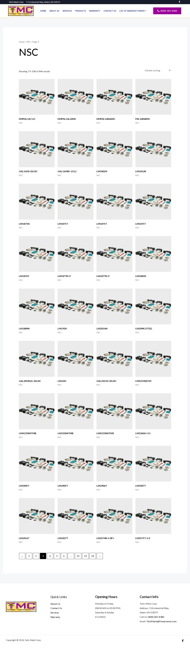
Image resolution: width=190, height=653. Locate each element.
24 (92, 555)
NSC (28, 41)
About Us (54, 11)
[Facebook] (182, 640)
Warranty (94, 11)
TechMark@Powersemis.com (161, 621)
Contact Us (110, 11)
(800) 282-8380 (156, 616)
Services (67, 11)
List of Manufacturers (132, 11)
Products (80, 11)
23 (85, 555)
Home (43, 11)
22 (78, 555)
